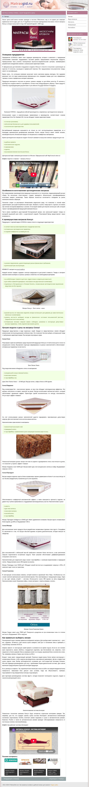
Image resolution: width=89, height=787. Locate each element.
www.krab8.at (21, 269)
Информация (72, 24)
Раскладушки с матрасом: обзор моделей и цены (78, 50)
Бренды (6, 16)
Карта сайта (54, 785)
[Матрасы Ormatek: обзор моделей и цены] (25, 765)
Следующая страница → (57, 779)
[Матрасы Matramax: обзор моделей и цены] (39, 763)
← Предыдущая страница (10, 779)
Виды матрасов (72, 19)
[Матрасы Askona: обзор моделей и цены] (11, 761)
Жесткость (71, 22)
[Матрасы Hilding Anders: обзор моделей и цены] (53, 764)
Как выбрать (71, 27)
